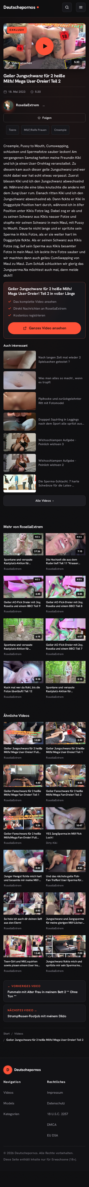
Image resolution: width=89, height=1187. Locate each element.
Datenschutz (56, 1103)
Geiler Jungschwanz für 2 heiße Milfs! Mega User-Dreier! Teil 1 (65, 750)
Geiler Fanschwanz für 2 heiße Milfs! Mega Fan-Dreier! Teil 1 (22, 793)
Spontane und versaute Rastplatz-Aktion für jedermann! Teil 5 (18, 646)
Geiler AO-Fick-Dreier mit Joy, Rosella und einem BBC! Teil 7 (64, 646)
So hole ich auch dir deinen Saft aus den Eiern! (23, 921)
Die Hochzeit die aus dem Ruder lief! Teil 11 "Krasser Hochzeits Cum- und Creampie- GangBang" (65, 561)
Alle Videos (44, 501)
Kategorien (11, 1114)
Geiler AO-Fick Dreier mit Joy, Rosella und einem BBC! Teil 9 (22, 604)
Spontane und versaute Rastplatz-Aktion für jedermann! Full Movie (18, 561)
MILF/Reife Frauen (35, 130)
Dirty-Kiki (51, 843)
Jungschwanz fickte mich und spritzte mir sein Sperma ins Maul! (64, 963)
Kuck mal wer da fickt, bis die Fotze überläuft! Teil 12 (22, 689)
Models (8, 1103)
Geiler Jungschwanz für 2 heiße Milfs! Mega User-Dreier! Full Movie (23, 750)
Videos (18, 1033)
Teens (12, 130)
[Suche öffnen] (67, 7)
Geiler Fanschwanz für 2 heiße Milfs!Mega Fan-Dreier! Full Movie (22, 835)
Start (6, 1033)
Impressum (55, 1092)
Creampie (60, 130)
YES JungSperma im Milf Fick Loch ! (64, 835)
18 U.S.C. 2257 (57, 1114)
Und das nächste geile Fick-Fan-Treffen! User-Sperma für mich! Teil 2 (63, 878)
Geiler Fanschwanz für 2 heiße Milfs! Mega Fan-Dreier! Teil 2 (64, 793)
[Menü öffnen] (81, 7)
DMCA (52, 1125)
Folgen (61, 119)
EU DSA (52, 1135)
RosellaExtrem (12, 569)
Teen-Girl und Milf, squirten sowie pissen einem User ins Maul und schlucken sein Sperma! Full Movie (21, 963)
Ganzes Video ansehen (55, 329)
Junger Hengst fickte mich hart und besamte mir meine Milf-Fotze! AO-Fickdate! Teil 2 (23, 878)
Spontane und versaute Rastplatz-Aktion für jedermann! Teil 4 (60, 689)
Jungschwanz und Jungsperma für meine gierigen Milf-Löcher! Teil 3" (65, 921)
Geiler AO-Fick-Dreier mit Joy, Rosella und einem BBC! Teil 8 (64, 604)
